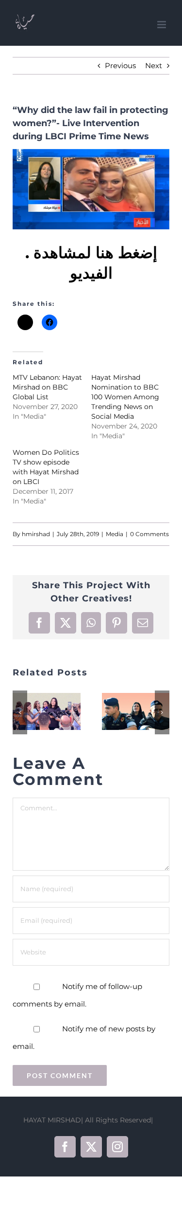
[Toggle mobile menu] (162, 24)
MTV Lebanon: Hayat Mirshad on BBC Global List (47, 387)
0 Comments (149, 534)
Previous (120, 65)
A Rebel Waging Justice (123, 712)
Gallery (59, 712)
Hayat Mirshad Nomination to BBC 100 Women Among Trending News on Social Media (125, 397)
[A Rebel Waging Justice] (136, 711)
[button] (20, 712)
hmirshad (36, 534)
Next (153, 65)
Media (114, 534)
